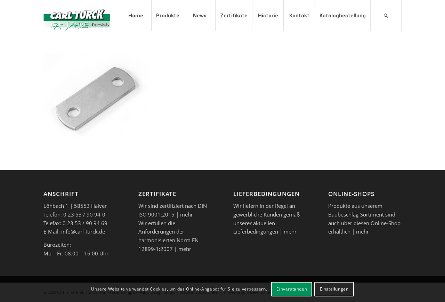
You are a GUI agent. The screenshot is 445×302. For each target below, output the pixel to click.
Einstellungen (334, 289)
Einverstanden (291, 289)
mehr (186, 214)
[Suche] (386, 15)
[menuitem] (135, 15)
